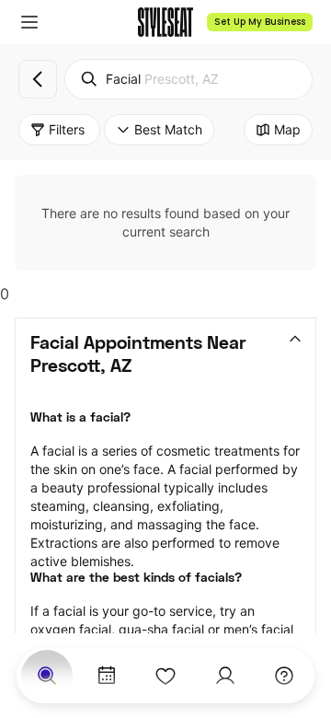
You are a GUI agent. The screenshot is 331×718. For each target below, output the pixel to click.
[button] (29, 22)
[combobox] (188, 79)
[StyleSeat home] (165, 22)
